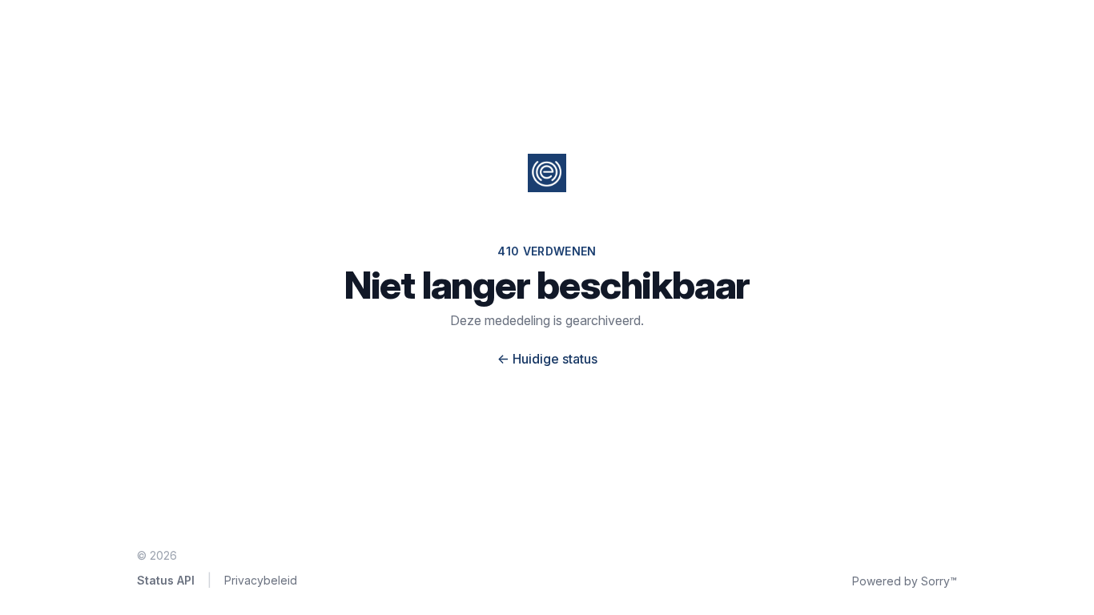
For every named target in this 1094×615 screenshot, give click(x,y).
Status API (166, 580)
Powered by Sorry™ (904, 581)
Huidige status (547, 359)
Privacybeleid (260, 580)
